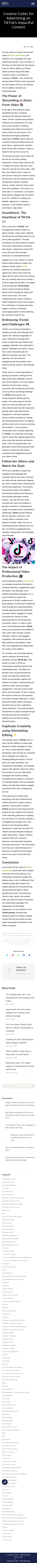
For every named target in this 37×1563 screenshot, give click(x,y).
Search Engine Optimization (11, 1430)
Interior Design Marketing (10, 1351)
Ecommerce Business (9, 1267)
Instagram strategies (8, 1345)
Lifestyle (4, 1354)
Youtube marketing (8, 1530)
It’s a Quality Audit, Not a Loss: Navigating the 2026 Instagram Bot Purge (20, 998)
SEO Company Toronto (9, 1449)
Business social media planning (12, 1216)
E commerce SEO (8, 1251)
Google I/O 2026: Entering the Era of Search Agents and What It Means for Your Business (19, 1104)
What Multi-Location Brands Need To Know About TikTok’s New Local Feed (23, 1137)
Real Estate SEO (7, 1420)
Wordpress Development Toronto (13, 1524)
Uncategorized (7, 1508)
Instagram (5, 1317)
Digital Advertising (8, 1229)
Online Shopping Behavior (10, 1411)
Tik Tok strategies (23, 943)
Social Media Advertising (9, 941)
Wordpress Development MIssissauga (14, 1518)
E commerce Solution (9, 1254)
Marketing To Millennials (10, 1380)
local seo (5, 1364)
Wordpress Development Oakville (13, 1521)
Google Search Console (10, 1295)
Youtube (4, 1527)
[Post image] (3, 994)
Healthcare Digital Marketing (11, 1301)
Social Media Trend (8, 1486)
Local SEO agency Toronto (10, 1370)
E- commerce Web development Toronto (15, 1260)
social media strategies (23, 935)
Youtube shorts (7, 1533)
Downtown (5, 1248)
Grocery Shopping (8, 1298)
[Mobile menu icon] (33, 3)
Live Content (6, 1358)
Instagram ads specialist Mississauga (14, 1326)
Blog (3, 1213)
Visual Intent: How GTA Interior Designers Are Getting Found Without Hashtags (18, 1012)
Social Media (27, 939)
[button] (5, 1482)
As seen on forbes (8, 1194)
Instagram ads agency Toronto (12, 1323)
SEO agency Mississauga (10, 1442)
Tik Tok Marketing (13, 943)
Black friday (6, 1210)
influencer (5, 1307)
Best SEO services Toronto (10, 1207)
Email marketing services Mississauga (14, 1276)
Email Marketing (7, 1273)
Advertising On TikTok (17, 933)
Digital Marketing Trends (10, 1245)
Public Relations (7, 1417)
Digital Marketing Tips (9, 1242)
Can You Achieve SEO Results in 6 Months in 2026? (19, 1149)
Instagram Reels (7, 1339)
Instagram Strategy (8, 1348)
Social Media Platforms (9, 1477)
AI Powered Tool (7, 1191)
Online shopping (7, 1408)
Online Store (6, 1414)
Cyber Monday (7, 1223)
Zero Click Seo (7, 1540)
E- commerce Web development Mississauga (16, 1257)
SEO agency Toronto (9, 1445)
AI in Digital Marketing (9, 1185)
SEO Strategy (6, 1455)
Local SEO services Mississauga (12, 1373)
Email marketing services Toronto (13, 1279)
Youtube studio (7, 1536)
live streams (6, 1361)
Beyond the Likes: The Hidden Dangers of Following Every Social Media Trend (20, 1066)
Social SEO (5, 1489)
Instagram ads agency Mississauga (13, 1320)
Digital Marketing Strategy (10, 1238)
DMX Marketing (25, 1555)
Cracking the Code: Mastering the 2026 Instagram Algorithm (19, 1041)
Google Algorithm (7, 1289)
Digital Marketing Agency (10, 1235)
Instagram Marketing (9, 1336)
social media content (8, 935)
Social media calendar (9, 1461)
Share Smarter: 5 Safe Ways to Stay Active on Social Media (18, 1052)
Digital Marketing (7, 1232)
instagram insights (8, 1333)
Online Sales (6, 1402)
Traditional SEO (7, 1505)
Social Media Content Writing (11, 1467)
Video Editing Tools (8, 1511)
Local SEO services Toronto (11, 1376)
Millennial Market (7, 1389)
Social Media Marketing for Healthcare (14, 1474)
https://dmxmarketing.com (24, 973)
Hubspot (5, 1304)
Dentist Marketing (7, 1226)
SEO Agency (6, 1439)
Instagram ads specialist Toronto (12, 1329)
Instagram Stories (8, 1342)
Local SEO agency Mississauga (12, 1367)
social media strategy (9, 1483)
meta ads (5, 1386)
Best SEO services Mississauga (12, 1204)
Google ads (6, 1285)
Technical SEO (7, 1493)
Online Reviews (7, 1395)
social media (29, 933)
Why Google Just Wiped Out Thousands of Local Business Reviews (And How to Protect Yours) (19, 1115)
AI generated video (8, 1182)
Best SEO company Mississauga (12, 1198)
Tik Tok (32, 941)
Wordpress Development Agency (12, 1515)
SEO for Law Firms (8, 1452)
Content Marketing (8, 1220)
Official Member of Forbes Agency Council (15, 1392)
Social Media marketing (9, 1471)
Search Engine (7, 1424)
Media (4, 1383)
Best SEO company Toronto (11, 1201)
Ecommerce (6, 1263)
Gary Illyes (5, 1282)
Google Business (7, 1292)
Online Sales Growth (8, 1405)
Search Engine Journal (9, 1427)
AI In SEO (5, 1188)
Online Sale (6, 1398)
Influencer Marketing (8, 1311)
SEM (3, 1433)
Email (4, 1270)
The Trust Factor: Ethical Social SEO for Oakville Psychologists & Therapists (19, 1027)
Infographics (6, 1314)
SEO (3, 1436)
